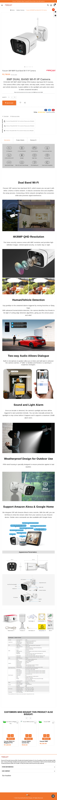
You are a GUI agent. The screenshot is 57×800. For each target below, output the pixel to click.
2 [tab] (26, 67)
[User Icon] (51, 5)
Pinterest (53, 110)
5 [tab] (30, 67)
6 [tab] (32, 67)
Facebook (45, 110)
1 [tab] (25, 67)
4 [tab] (29, 67)
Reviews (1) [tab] (33, 140)
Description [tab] (7, 140)
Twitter (49, 110)
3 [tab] (27, 67)
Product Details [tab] (20, 140)
